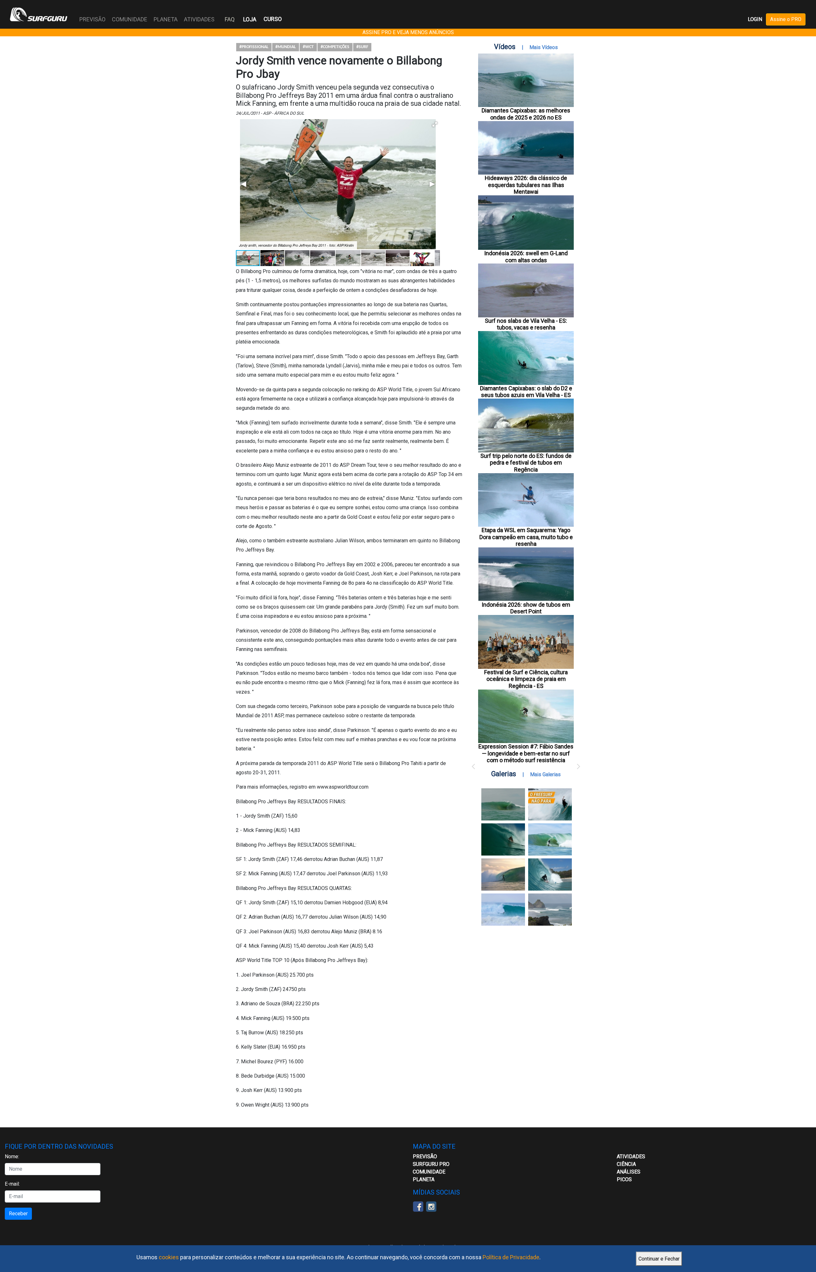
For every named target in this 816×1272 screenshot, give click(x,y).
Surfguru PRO (431, 1164)
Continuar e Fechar (659, 1259)
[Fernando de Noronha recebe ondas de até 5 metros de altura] (550, 909)
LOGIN (755, 19)
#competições (335, 47)
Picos (624, 1179)
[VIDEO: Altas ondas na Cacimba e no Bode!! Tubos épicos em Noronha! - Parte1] (550, 874)
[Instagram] (431, 1206)
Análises (628, 1172)
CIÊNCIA (626, 1164)
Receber (18, 1214)
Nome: (12, 1156)
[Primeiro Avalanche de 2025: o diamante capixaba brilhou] (550, 839)
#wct (308, 47)
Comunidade (429, 1172)
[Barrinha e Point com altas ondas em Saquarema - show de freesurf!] (503, 839)
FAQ (230, 19)
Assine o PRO (785, 19)
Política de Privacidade (511, 1257)
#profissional (253, 47)
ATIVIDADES (631, 1156)
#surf (362, 47)
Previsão (425, 1156)
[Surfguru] (38, 14)
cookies (169, 1257)
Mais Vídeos (543, 47)
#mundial (285, 47)
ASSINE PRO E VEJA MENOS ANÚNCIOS (408, 32)
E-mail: (12, 1184)
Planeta (423, 1179)
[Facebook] (418, 1206)
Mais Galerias (545, 774)
